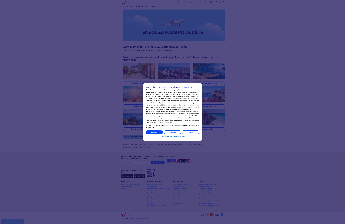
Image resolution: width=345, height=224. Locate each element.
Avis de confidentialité (166, 136)
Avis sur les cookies (179, 136)
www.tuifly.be (188, 87)
